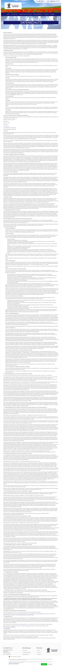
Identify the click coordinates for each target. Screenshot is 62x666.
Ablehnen (50, 664)
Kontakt (52, 14)
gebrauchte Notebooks (6, 614)
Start (8, 14)
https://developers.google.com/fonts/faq (28, 625)
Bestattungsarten (37, 14)
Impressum (39, 652)
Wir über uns (14, 14)
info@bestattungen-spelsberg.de (11, 127)
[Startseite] (13, 8)
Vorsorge (46, 14)
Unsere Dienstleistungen (25, 14)
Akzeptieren (44, 664)
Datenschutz (39, 654)
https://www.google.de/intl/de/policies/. (30, 637)
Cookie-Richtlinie (16, 663)
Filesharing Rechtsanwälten (22, 614)
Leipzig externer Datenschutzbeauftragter (37, 613)
